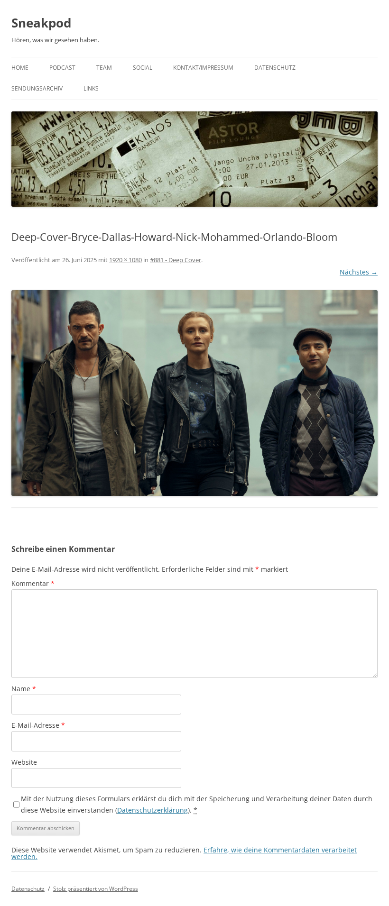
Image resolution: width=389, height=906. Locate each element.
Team (104, 68)
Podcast (62, 68)
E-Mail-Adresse (38, 725)
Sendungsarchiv (37, 88)
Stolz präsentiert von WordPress (95, 889)
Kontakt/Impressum (203, 68)
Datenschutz (275, 68)
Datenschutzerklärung (152, 809)
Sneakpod (41, 22)
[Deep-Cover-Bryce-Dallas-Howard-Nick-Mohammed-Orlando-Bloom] (194, 393)
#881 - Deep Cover (175, 260)
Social (142, 68)
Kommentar (33, 583)
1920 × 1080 (125, 260)
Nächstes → (359, 271)
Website (24, 762)
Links (91, 88)
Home (19, 68)
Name (23, 688)
